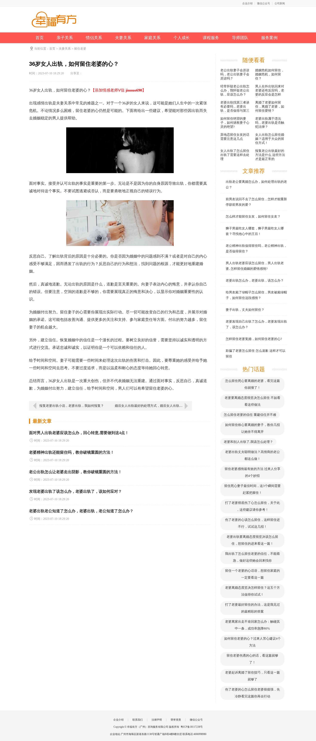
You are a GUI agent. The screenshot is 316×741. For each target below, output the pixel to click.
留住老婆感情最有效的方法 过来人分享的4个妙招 (252, 472)
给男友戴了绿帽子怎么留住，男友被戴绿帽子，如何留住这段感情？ (256, 295)
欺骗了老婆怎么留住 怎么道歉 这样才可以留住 (255, 353)
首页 (39, 37)
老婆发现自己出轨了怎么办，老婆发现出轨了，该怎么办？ (256, 324)
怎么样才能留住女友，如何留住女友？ (253, 216)
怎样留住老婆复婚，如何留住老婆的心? (254, 339)
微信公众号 (263, 3)
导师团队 (240, 37)
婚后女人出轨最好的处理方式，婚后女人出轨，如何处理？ (153, 405)
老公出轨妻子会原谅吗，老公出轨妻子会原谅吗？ (234, 74)
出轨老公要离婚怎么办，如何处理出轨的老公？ (256, 184)
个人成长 (181, 37)
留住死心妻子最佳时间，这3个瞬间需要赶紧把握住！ (252, 489)
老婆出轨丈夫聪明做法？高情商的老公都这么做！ (252, 455)
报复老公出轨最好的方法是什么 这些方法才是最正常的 (270, 155)
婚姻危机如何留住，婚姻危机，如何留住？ (269, 74)
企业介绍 (247, 3)
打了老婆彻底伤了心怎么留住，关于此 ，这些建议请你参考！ (252, 506)
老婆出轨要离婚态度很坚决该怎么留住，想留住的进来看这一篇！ (252, 540)
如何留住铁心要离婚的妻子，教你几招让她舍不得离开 (252, 428)
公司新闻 (280, 3)
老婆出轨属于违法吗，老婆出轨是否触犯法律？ (269, 122)
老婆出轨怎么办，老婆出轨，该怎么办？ (255, 280)
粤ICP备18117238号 (192, 726)
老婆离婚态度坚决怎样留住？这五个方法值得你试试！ (252, 591)
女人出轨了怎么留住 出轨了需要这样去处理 (234, 155)
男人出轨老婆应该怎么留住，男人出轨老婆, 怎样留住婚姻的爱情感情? (255, 265)
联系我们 (137, 719)
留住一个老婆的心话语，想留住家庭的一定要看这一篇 (252, 574)
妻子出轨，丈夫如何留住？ (245, 309)
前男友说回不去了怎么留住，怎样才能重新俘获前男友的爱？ (256, 201)
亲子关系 (65, 37)
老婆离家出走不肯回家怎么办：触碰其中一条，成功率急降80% (252, 625)
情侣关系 (94, 37)
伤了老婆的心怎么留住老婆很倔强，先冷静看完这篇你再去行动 (252, 693)
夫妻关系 (123, 37)
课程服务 (211, 37)
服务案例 (269, 37)
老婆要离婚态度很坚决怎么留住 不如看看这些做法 (252, 401)
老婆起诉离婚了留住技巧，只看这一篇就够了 (252, 676)
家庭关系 (152, 37)
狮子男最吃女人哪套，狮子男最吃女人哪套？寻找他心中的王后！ (255, 231)
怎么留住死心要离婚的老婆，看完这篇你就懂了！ (252, 384)
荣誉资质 (176, 719)
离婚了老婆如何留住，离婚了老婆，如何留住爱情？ (269, 106)
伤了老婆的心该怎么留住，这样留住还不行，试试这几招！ (252, 523)
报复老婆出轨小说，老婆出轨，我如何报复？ (71, 405)
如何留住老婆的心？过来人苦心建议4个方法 (252, 642)
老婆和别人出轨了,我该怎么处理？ (248, 442)
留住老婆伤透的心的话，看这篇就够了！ (252, 659)
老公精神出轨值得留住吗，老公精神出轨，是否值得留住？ (256, 248)
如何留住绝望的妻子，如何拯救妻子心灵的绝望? (234, 122)
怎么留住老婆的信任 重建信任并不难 (250, 414)
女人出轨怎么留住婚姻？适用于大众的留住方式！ (269, 139)
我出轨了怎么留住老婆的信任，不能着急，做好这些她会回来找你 (252, 557)
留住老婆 (80, 48)
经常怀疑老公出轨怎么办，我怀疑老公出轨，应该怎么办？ (234, 90)
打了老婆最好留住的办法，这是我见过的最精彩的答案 (252, 608)
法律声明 (157, 719)
